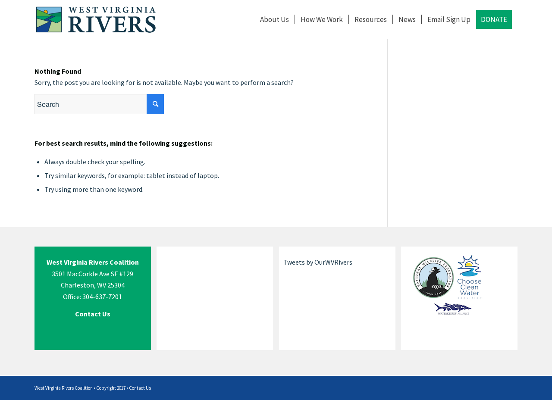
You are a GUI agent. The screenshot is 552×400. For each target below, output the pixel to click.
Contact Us (140, 388)
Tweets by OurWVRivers (317, 262)
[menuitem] (274, 19)
